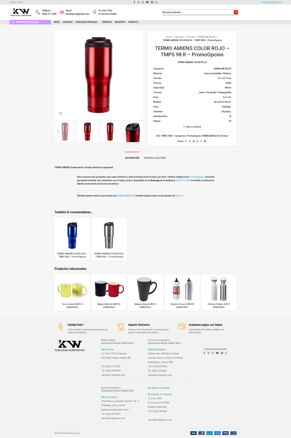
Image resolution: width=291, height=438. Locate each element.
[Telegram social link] (205, 141)
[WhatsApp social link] (201, 141)
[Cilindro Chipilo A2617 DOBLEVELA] (218, 289)
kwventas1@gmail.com (271, 2)
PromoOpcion (194, 136)
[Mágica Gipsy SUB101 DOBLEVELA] (145, 289)
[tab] (132, 156)
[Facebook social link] (186, 141)
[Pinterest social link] (194, 141)
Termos (191, 37)
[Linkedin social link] (197, 141)
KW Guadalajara (157, 349)
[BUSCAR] (236, 12)
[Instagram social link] (213, 353)
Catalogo (179, 37)
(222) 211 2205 (16, 2)
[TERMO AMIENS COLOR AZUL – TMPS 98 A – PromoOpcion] (72, 235)
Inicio (168, 37)
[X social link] (190, 141)
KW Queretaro (109, 397)
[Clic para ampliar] (60, 113)
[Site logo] (21, 12)
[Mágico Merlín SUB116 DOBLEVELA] (108, 289)
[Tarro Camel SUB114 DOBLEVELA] (72, 289)
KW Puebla (107, 349)
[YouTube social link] (217, 353)
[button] (58, 131)
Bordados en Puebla (160, 394)
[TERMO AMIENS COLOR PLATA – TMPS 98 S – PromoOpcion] (108, 235)
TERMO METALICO (207, 37)
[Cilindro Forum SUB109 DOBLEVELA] (182, 289)
